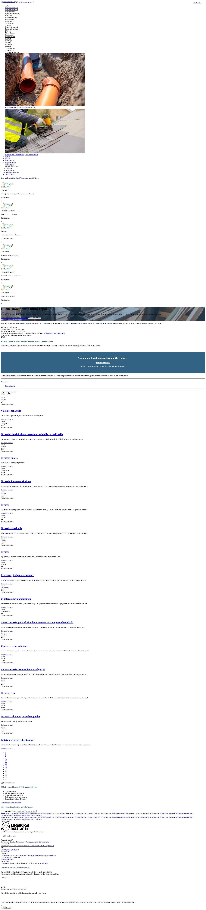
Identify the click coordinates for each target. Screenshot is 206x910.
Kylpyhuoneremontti (12, 13)
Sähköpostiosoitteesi (8, 889)
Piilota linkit (5, 861)
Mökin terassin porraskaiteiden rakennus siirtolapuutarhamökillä (37, 622)
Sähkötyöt (8, 15)
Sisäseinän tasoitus (7, 813)
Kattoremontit (179, 813)
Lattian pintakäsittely (12, 29)
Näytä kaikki (5, 821)
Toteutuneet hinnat (34, 318)
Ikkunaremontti (10, 37)
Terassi (5, 504)
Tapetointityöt (188, 813)
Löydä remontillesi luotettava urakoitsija (14, 318)
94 (6, 775)
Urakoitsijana (9, 165)
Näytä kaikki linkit (7, 859)
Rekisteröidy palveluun (9, 846)
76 (6, 764)
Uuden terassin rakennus (14, 646)
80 (6, 771)
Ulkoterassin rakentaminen (16, 598)
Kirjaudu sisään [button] (10, 163)
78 (6, 767)
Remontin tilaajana (11, 166)
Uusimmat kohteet (23, 846)
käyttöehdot (44, 863)
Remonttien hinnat (11, 10)
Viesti (3, 887)
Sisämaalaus (9, 23)
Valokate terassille (11, 410)
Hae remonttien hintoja (8, 811)
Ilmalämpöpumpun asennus (84, 813)
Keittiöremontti (10, 12)
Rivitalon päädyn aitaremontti (17, 575)
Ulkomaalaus (9, 21)
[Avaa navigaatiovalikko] (33, 2)
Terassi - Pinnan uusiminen (16, 481)
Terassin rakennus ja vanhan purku (20, 716)
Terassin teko (8, 693)
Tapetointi (8, 25)
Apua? (7, 157)
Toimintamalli (34, 846)
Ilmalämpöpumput (11, 17)
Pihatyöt (8, 39)
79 (6, 769)
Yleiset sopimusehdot (33, 855)
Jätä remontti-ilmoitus (103, 363)
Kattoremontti (9, 19)
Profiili (7, 158)
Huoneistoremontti (11, 27)
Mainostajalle (5, 851)
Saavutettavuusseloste (48, 855)
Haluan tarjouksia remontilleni (11, 803)
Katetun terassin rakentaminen (18, 740)
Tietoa (7, 6)
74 (6, 760)
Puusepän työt (10, 386)
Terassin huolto (9, 457)
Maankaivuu (117, 813)
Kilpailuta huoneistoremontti (55, 333)
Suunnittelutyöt (10, 50)
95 (6, 777)
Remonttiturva (21, 842)
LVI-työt (8, 31)
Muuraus (8, 42)
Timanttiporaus (10, 48)
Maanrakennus (10, 33)
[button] (9, 168)
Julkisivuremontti (7, 815)
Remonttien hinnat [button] (11, 8)
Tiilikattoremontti (155, 813)
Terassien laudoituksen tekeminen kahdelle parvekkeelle (32, 434)
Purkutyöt (8, 44)
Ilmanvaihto (9, 35)
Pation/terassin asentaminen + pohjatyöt (23, 669)
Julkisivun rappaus (167, 813)
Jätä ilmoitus (197, 3)
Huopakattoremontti (59, 813)
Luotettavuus (21, 855)
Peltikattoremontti (107, 813)
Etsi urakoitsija (44, 842)
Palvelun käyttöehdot (46, 846)
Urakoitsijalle (9, 160)
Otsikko (4, 878)
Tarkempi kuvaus (7, 419)
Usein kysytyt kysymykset (10, 850)
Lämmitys (8, 41)
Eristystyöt (8, 46)
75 (6, 762)
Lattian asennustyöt (19, 815)
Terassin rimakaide (11, 528)
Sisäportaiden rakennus (34, 815)
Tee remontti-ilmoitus (8, 842)
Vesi (123, 813)
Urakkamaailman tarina (9, 855)
